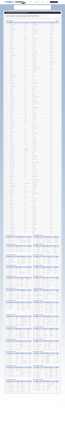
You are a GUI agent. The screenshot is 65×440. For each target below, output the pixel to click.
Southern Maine (35, 112)
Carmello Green (12, 224)
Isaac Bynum (38, 261)
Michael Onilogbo (12, 24)
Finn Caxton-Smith (12, 131)
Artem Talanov (12, 200)
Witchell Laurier (38, 281)
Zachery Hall (37, 309)
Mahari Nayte (11, 110)
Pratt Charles (11, 169)
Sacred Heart (34, 100)
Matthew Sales (12, 183)
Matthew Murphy (12, 171)
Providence (34, 205)
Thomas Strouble (12, 162)
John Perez (11, 129)
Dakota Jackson (12, 38)
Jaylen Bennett (12, 43)
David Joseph (12, 176)
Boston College (35, 69)
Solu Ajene (11, 202)
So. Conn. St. (34, 41)
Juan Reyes (11, 226)
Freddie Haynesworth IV (13, 76)
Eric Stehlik (11, 188)
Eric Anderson (12, 195)
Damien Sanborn (12, 191)
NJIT (33, 34)
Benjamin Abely (12, 190)
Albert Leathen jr (12, 83)
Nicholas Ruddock (12, 229)
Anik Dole (11, 119)
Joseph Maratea (12, 212)
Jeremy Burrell (12, 152)
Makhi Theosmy (12, 50)
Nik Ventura (11, 210)
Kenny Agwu (11, 174)
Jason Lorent (11, 159)
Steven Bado (11, 45)
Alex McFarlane (12, 231)
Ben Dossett (11, 179)
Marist (33, 90)
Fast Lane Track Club (36, 83)
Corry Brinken (11, 100)
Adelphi (34, 105)
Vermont (34, 88)
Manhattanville (35, 219)
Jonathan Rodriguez (12, 186)
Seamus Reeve (12, 155)
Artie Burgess (12, 27)
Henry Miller (11, 136)
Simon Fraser (34, 55)
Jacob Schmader (12, 114)
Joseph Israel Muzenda (13, 29)
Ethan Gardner (12, 74)
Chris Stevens (12, 53)
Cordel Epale (11, 217)
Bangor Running (50, 342)
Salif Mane (10, 272)
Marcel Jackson (12, 67)
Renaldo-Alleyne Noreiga (13, 86)
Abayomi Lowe (12, 93)
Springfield (34, 62)
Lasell (33, 190)
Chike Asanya (12, 88)
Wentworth (34, 117)
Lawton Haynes (12, 150)
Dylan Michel (11, 193)
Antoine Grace (12, 112)
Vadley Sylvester (12, 107)
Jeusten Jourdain (12, 124)
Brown (33, 74)
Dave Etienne (11, 31)
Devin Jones (11, 57)
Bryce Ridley (11, 105)
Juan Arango (11, 121)
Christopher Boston (12, 160)
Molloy (33, 121)
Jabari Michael (10, 258)
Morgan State (34, 60)
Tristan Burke (11, 133)
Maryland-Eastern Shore (49, 281)
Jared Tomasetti (12, 98)
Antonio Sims (12, 60)
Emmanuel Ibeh (12, 140)
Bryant (33, 233)
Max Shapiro (11, 148)
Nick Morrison (12, 157)
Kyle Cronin (37, 333)
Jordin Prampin (38, 388)
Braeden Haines (12, 48)
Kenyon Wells (12, 181)
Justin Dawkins (12, 233)
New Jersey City (35, 31)
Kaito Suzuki (11, 79)
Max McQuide (12, 69)
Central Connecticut (35, 133)
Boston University (35, 24)
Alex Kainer (11, 46)
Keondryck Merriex (12, 126)
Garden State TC (35, 46)
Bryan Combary (12, 164)
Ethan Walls (11, 143)
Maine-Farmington (35, 155)
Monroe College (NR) (35, 29)
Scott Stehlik (11, 117)
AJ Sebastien (11, 95)
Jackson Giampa (11, 346)
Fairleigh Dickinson (22, 272)
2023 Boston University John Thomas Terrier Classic (16, 12)
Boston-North (34, 200)
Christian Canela (38, 346)
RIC (33, 110)
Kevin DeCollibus (12, 221)
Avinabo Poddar (12, 167)
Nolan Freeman (12, 41)
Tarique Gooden (12, 81)
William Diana (38, 360)
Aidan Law (11, 138)
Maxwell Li (11, 207)
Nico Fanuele (11, 205)
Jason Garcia (38, 323)
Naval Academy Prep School (37, 67)
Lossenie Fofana (12, 78)
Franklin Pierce (35, 57)
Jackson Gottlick (11, 293)
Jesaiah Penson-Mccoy (13, 55)
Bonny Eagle (34, 114)
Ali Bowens (10, 263)
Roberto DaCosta (12, 145)
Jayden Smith (12, 39)
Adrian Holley (11, 71)
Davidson (34, 39)
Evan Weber (11, 62)
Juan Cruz (11, 198)
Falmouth (34, 131)
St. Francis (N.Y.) (35, 50)
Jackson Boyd (12, 214)
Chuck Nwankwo (12, 109)
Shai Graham (11, 219)
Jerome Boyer (12, 36)
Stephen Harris (38, 240)
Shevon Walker (10, 335)
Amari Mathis (12, 90)
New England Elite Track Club (37, 179)
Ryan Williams (12, 64)
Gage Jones (37, 342)
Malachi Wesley (11, 295)
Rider (33, 27)
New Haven (34, 64)
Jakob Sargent (38, 377)
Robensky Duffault (12, 102)
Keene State (34, 138)
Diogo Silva (10, 349)
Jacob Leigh (11, 34)
